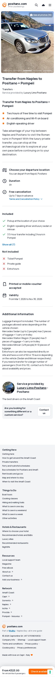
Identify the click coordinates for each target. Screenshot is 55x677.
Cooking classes (10, 498)
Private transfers (10, 461)
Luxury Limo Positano (31, 388)
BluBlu (12, 630)
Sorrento (6, 600)
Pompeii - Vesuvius (11, 616)
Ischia (5, 608)
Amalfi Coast (8, 592)
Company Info (8, 639)
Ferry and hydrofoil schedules (16, 465)
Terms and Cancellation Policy (24, 199)
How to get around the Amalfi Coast (19, 458)
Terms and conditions (12, 643)
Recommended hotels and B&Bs (17, 535)
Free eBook (7, 567)
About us (6, 571)
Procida (5, 612)
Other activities (9, 518)
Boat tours (7, 494)
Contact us (7, 575)
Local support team (11, 560)
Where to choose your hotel (15, 531)
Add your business (11, 579)
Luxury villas (7, 539)
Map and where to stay (13, 477)
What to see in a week (12, 514)
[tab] (7, 70)
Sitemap (21, 639)
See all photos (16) (42, 15)
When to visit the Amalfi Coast (16, 481)
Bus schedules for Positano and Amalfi (20, 469)
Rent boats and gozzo (12, 473)
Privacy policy (31, 643)
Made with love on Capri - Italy (16, 655)
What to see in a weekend (14, 510)
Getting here (8, 454)
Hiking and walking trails (13, 502)
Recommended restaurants (15, 543)
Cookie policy (8, 647)
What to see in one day (13, 506)
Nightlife (6, 547)
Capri (4, 596)
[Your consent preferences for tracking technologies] (50, 672)
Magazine (6, 563)
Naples (5, 604)
